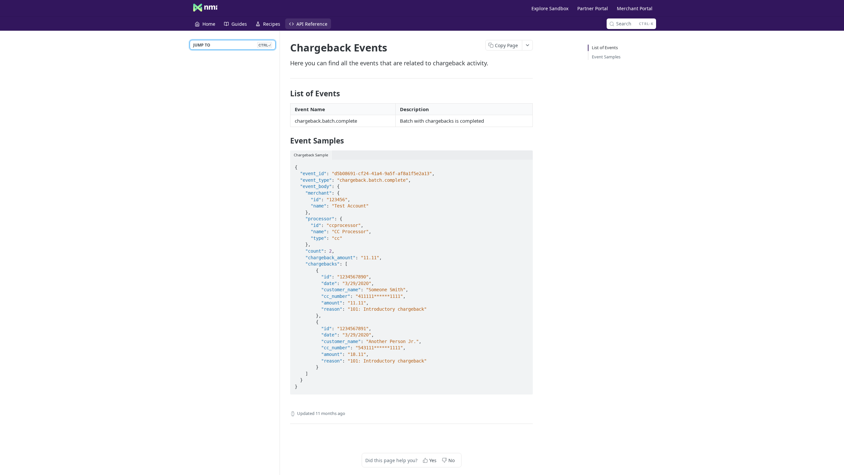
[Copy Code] (525, 165)
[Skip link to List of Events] (285, 93)
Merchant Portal (634, 8)
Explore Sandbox (549, 8)
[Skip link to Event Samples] (285, 141)
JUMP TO (232, 45)
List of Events (605, 47)
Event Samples (606, 57)
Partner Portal (592, 8)
